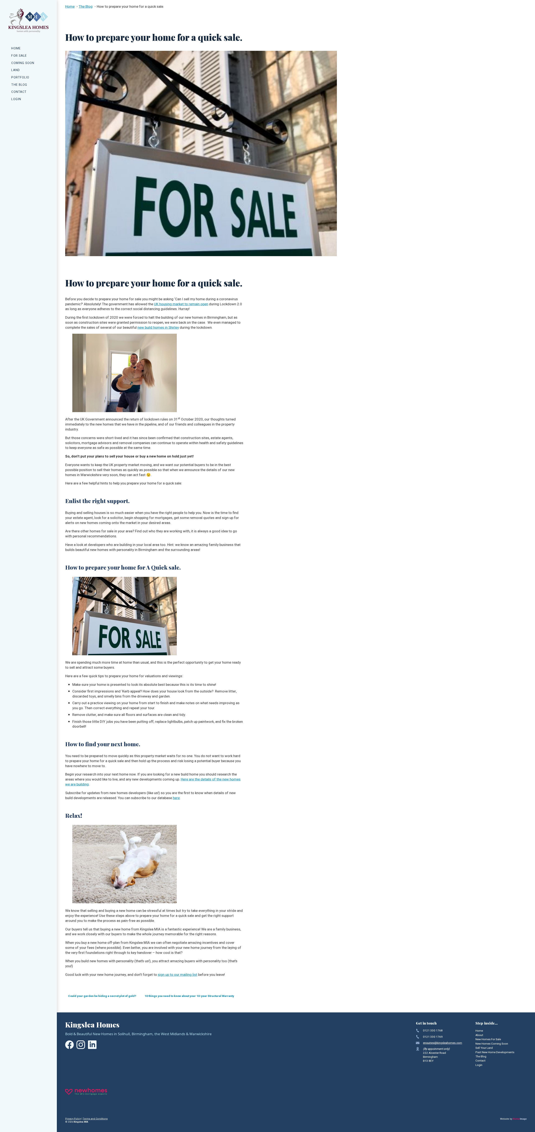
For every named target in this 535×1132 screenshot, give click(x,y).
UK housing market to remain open (181, 304)
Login (16, 99)
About (479, 1035)
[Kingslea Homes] (28, 20)
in (166, 327)
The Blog (19, 85)
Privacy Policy (73, 1119)
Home (15, 48)
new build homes (151, 327)
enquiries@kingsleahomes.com (442, 1043)
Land (15, 70)
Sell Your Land (484, 1048)
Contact (19, 92)
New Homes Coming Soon (491, 1044)
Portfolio (20, 77)
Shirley (173, 327)
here (176, 798)
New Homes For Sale (488, 1039)
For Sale (19, 56)
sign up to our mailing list (177, 974)
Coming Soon (22, 63)
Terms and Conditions (95, 1119)
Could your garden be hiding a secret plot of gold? (102, 996)
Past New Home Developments (494, 1052)
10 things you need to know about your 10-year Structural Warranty (189, 996)
